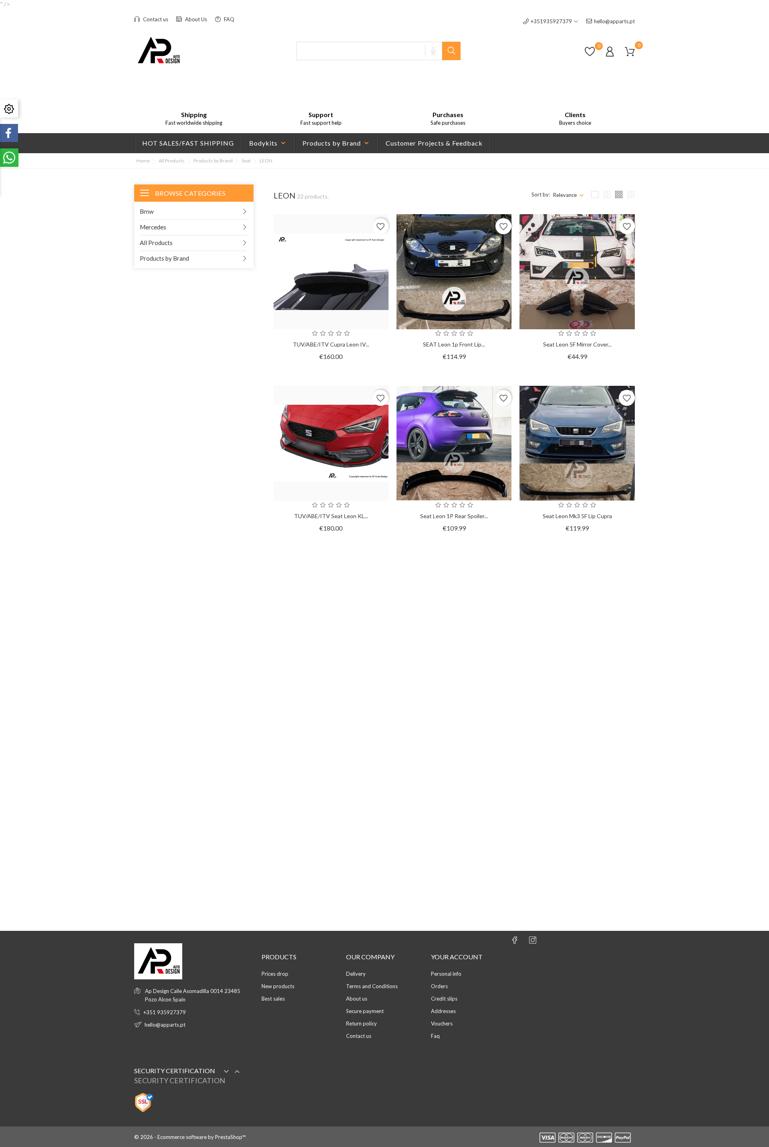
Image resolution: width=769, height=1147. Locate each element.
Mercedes (153, 227)
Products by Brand (336, 143)
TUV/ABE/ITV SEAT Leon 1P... (454, 858)
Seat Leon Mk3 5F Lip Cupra (577, 516)
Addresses (443, 1011)
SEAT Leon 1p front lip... (454, 344)
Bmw (147, 211)
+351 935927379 (164, 1012)
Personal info (446, 974)
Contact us (155, 19)
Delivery (356, 974)
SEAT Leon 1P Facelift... (454, 687)
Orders (439, 986)
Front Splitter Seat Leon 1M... (330, 858)
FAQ (228, 19)
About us (356, 998)
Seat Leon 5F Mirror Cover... (577, 344)
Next (619, 911)
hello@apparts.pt (614, 21)
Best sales (273, 998)
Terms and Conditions (372, 986)
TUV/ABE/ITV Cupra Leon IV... (331, 344)
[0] (590, 55)
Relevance (565, 195)
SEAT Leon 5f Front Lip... (577, 858)
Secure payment (365, 1011)
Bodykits (268, 143)
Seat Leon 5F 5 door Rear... (577, 687)
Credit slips (444, 998)
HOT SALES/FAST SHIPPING (188, 143)
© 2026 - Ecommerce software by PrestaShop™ (190, 1137)
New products (278, 986)
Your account (457, 957)
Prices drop (275, 974)
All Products (156, 242)
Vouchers (442, 1023)
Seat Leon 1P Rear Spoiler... (454, 516)
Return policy (361, 1023)
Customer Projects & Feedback (434, 143)
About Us (195, 19)
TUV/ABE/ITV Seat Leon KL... (331, 516)
